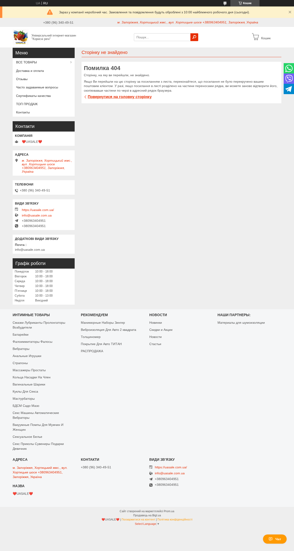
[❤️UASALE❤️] (21, 37)
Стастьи (155, 344)
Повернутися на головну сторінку (120, 97)
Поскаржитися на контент (138, 519)
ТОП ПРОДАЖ (27, 104)
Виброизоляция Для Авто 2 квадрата (108, 330)
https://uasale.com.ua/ (38, 210)
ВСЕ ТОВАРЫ (26, 62)
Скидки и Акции (160, 330)
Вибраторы (21, 349)
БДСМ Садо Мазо (26, 406)
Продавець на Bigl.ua (147, 515)
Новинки (155, 322)
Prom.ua (169, 511)
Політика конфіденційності (174, 519)
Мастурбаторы (24, 398)
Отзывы (22, 79)
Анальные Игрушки (27, 356)
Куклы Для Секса (25, 391)
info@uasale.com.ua (37, 215)
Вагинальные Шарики (29, 384)
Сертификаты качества (33, 96)
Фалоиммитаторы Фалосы (32, 341)
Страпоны (20, 363)
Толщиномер (91, 337)
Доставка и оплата (30, 71)
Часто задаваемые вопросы (37, 87)
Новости (155, 337)
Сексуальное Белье (27, 437)
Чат (278, 539)
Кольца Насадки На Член (32, 377)
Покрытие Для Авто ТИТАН (101, 344)
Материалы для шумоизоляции (241, 322)
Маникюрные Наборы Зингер (103, 322)
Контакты (23, 112)
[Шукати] (194, 37)
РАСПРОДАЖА (92, 351)
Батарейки (20, 334)
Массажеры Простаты (29, 370)
